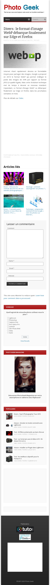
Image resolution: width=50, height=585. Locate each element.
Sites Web (39, 155)
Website (11, 276)
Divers (26, 155)
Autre (11, 333)
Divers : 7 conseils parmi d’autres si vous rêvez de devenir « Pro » (12, 211)
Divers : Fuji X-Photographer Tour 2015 (27, 414)
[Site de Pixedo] (25, 539)
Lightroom (12, 318)
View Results (25, 341)
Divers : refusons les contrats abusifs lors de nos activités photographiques (14, 188)
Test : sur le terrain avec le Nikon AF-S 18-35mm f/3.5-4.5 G (28, 440)
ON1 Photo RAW (14, 329)
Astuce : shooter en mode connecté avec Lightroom (28, 424)
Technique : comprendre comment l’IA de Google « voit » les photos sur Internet (35, 212)
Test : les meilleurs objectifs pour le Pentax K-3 (26, 458)
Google (32, 155)
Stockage (7, 157)
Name (11, 261)
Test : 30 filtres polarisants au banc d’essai (29, 432)
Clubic (21, 98)
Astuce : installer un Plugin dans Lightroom (29, 447)
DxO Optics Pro (14, 324)
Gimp (11, 331)
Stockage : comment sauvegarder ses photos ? (36, 188)
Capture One (13, 322)
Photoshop (13, 320)
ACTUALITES (28, 40)
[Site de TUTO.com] (25, 532)
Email (11, 268)
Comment (10, 228)
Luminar (12, 326)
